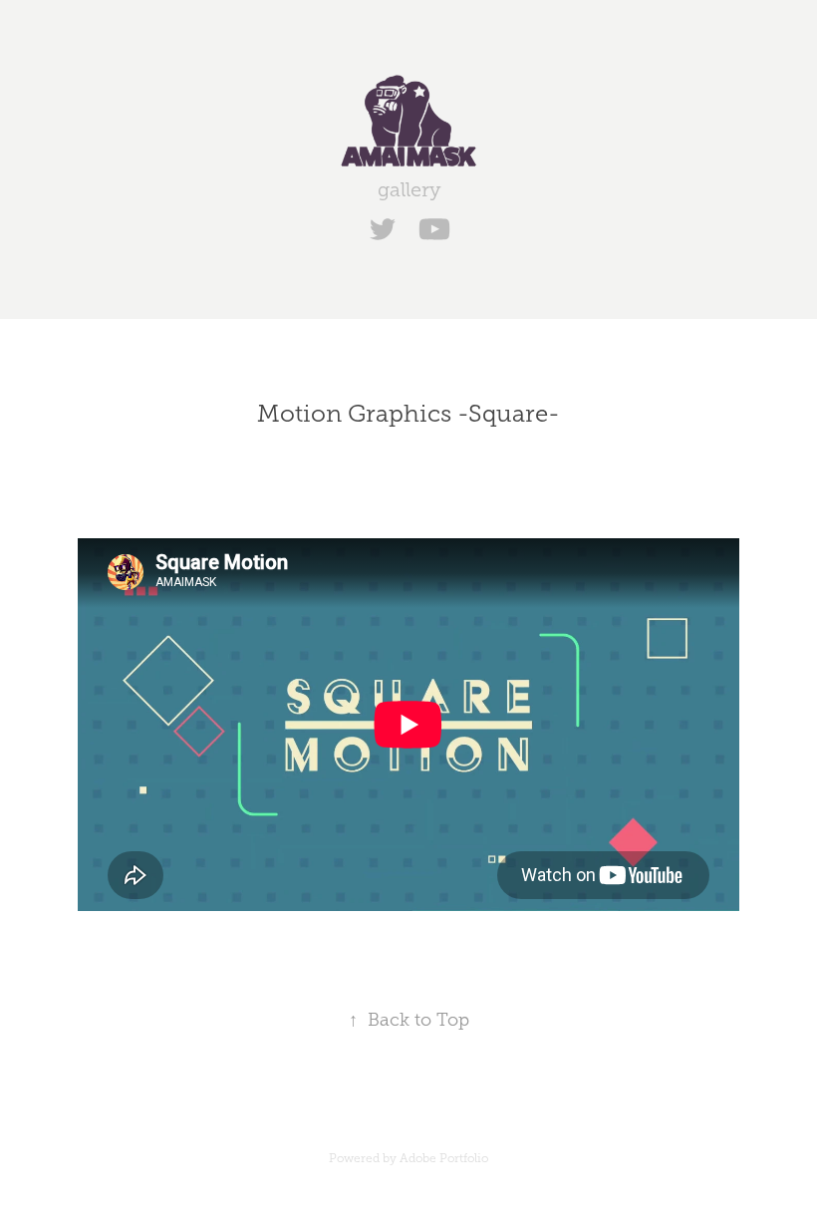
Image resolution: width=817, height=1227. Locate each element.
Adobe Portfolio (444, 1158)
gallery (409, 189)
